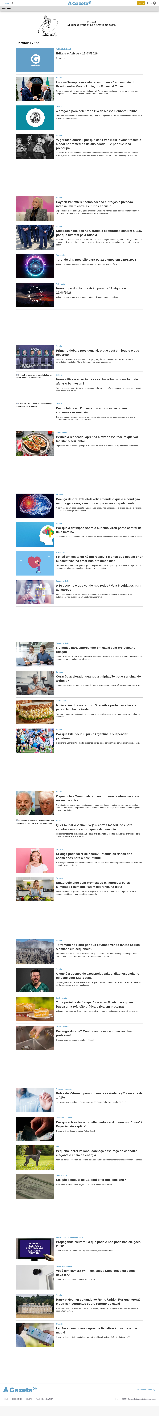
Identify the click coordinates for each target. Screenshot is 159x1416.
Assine (141, 3)
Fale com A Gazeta (44, 1399)
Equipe (29, 1399)
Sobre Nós (17, 1399)
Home (4, 8)
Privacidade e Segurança (146, 1389)
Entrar (149, 3)
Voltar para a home (93, 28)
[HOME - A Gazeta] (79, 3)
